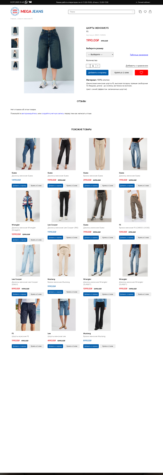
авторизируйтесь (29, 114)
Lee (49, 333)
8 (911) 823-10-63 (17, 2)
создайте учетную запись (52, 114)
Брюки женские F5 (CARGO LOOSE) (134, 228)
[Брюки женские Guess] (99, 154)
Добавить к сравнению (137, 66)
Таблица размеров (139, 55)
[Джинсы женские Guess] (28, 154)
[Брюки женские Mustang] (64, 260)
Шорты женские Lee (57, 336)
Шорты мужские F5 (20, 336)
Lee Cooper (53, 225)
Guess (14, 173)
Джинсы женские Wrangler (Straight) (24, 229)
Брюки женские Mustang (59, 282)
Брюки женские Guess (93, 176)
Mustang (51, 279)
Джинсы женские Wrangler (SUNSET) (95, 283)
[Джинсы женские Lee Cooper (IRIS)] (64, 206)
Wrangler (16, 225)
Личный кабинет (144, 2)
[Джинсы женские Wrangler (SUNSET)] (99, 260)
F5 (87, 32)
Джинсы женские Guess (22, 176)
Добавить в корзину (97, 72)
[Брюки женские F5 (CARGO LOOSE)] (135, 206)
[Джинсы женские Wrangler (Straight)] (28, 206)
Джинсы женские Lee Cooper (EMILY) (25, 283)
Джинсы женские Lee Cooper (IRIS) (63, 228)
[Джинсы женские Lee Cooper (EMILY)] (28, 260)
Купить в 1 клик (122, 72)
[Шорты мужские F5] (28, 315)
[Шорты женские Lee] (64, 315)
